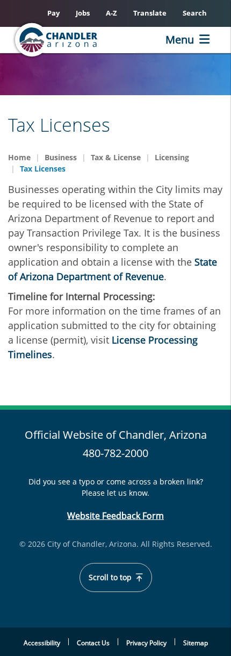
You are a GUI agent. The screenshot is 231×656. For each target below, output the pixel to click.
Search (195, 13)
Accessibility (42, 642)
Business (61, 157)
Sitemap (195, 642)
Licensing (172, 157)
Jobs (83, 13)
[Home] (73, 40)
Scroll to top (111, 577)
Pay (53, 13)
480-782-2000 (115, 453)
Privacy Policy (146, 642)
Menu (179, 39)
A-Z (111, 13)
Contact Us (93, 642)
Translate (150, 13)
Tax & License (116, 157)
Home (19, 157)
